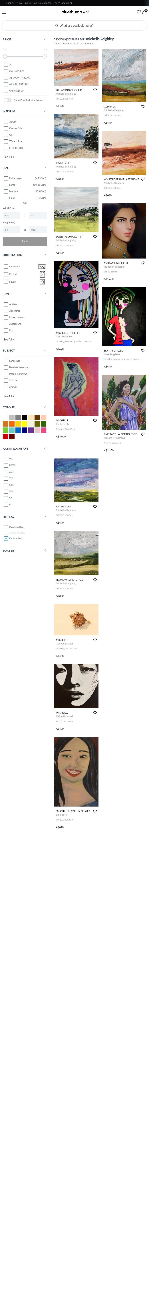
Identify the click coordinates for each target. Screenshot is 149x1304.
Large (12, 184)
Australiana (15, 323)
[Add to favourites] (95, 90)
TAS (11, 478)
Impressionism (16, 317)
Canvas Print (16, 128)
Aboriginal (14, 310)
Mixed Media (16, 147)
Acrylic (12, 121)
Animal (13, 386)
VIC (11, 458)
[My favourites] (139, 12)
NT (11, 504)
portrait (13, 274)
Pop (11, 330)
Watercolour (15, 141)
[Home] (75, 11)
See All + (9, 156)
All (10, 64)
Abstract (13, 304)
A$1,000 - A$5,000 (19, 77)
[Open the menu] (4, 12)
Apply (25, 241)
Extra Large (15, 178)
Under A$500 (16, 90)
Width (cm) (9, 208)
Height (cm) (9, 222)
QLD (11, 484)
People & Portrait (18, 373)
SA (10, 498)
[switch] (7, 100)
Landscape (14, 360)
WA (11, 491)
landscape (14, 266)
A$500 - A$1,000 (18, 84)
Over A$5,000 (17, 71)
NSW (12, 465)
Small (12, 197)
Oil (10, 134)
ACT (11, 471)
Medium (13, 191)
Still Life (13, 380)
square (13, 281)
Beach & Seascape (18, 367)
